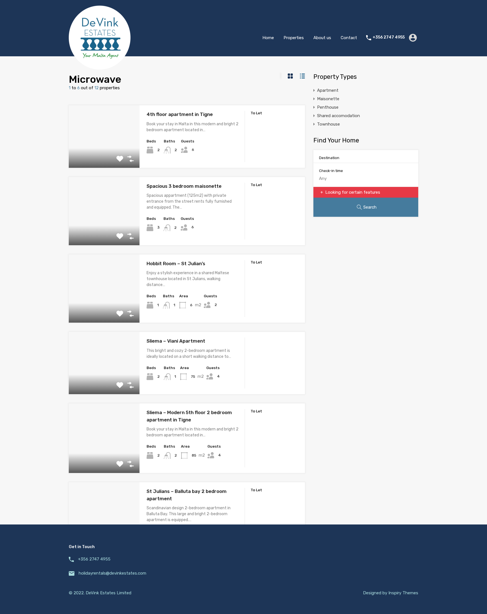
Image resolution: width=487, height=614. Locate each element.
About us (322, 37)
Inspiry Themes (403, 592)
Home (268, 37)
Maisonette (328, 98)
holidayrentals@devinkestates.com (112, 573)
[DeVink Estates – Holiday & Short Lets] (99, 67)
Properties (294, 37)
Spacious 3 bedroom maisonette (184, 186)
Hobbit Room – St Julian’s (176, 263)
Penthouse (327, 107)
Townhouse (328, 124)
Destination (329, 158)
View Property (104, 155)
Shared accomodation (338, 115)
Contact (349, 37)
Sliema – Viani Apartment (176, 341)
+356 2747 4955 (389, 37)
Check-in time (331, 171)
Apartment (327, 90)
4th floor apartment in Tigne (180, 114)
